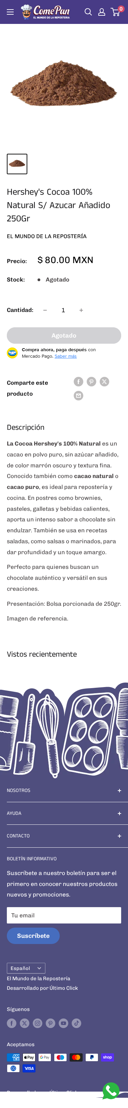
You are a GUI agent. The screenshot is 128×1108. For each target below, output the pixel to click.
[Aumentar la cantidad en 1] (81, 310)
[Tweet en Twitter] (104, 381)
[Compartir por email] (78, 395)
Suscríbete (33, 936)
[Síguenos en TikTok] (76, 1023)
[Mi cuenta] (101, 12)
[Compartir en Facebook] (78, 381)
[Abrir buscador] (88, 12)
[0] (115, 12)
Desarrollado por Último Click (42, 988)
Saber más (66, 356)
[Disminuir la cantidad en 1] (45, 310)
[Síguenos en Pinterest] (50, 1023)
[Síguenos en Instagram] (37, 1023)
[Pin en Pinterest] (91, 381)
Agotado (64, 335)
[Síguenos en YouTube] (63, 1023)
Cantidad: (20, 309)
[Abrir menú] (10, 12)
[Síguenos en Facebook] (11, 1023)
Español (20, 968)
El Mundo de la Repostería (47, 236)
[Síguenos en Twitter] (24, 1023)
